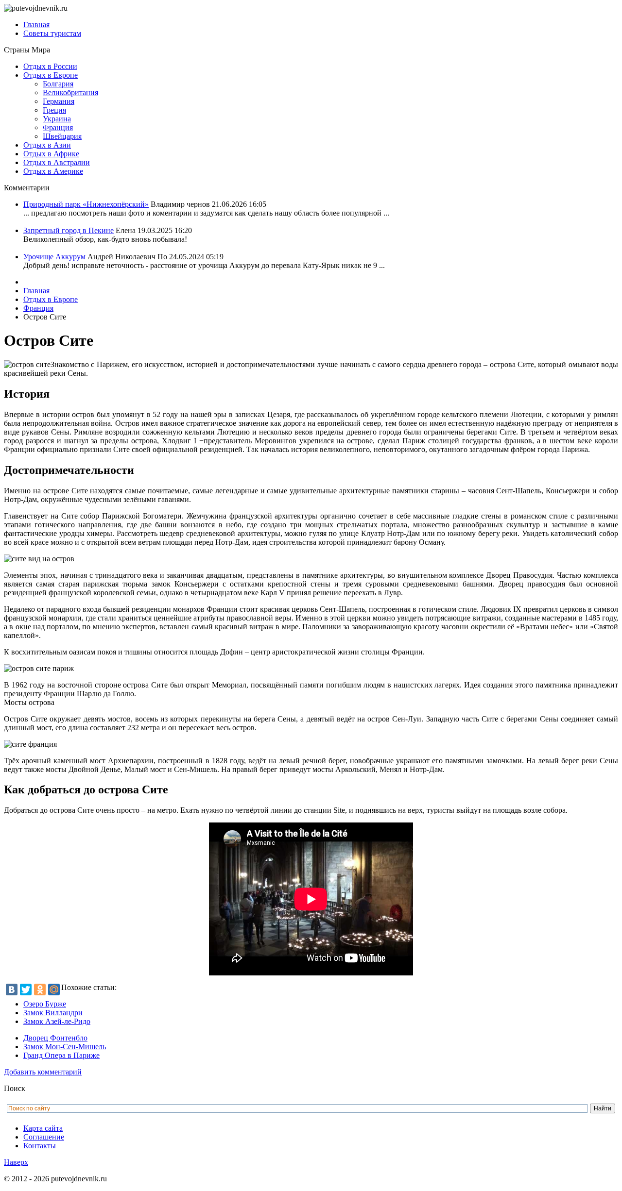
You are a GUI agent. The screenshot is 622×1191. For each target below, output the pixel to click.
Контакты (39, 1145)
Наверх (16, 1162)
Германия (58, 101)
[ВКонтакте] (11, 989)
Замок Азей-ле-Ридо (56, 1021)
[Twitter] (26, 989)
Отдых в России (50, 66)
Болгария (58, 84)
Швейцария (62, 136)
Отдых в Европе (50, 75)
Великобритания (70, 92)
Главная (36, 24)
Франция (58, 127)
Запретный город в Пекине (68, 230)
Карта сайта (43, 1128)
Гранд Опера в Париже (61, 1055)
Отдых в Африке (51, 154)
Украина (57, 119)
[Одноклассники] (40, 989)
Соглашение (43, 1137)
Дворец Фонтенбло (55, 1038)
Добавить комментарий (43, 1072)
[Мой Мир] (54, 989)
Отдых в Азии (47, 145)
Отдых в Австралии (56, 162)
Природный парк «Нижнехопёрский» (86, 204)
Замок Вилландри (53, 1012)
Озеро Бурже (44, 1004)
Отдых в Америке (53, 171)
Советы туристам (52, 33)
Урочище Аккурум (54, 256)
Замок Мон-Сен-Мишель (64, 1046)
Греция (54, 110)
